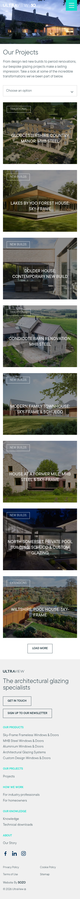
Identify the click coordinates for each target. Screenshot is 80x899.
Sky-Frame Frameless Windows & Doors (31, 735)
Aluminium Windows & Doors (23, 746)
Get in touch (17, 701)
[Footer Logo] (40, 671)
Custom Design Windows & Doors (27, 758)
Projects (9, 776)
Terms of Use (10, 874)
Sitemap (45, 874)
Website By (14, 882)
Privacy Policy (11, 867)
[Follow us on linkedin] (14, 853)
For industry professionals (21, 795)
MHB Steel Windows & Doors (23, 741)
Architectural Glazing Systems (24, 752)
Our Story (10, 843)
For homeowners (15, 800)
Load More (40, 648)
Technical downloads (18, 825)
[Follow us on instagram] (23, 853)
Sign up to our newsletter (27, 713)
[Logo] (19, 5)
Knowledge (11, 819)
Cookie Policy (48, 867)
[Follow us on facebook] (5, 853)
